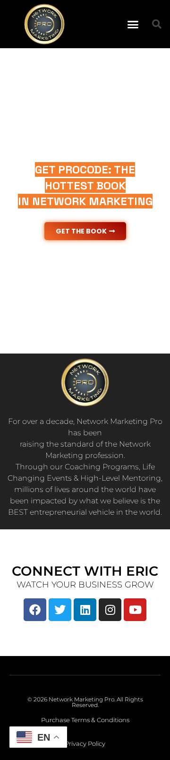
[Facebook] (35, 609)
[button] (133, 24)
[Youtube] (135, 609)
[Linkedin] (85, 609)
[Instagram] (110, 609)
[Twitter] (60, 609)
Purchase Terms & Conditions (85, 720)
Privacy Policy (85, 743)
